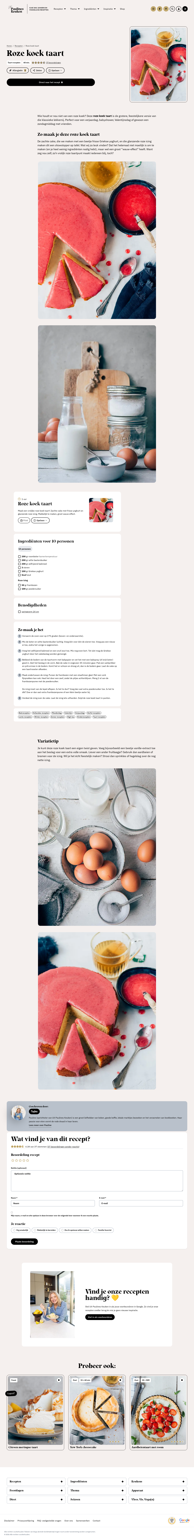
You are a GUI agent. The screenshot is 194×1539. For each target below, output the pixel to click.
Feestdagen (16, 1490)
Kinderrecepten (83, 717)
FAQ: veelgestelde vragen (49, 1520)
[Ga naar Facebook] (159, 8)
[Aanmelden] (185, 8)
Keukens (136, 1481)
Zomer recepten (57, 717)
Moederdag (56, 713)
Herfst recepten (93, 713)
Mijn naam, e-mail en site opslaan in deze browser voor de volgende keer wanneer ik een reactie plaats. (55, 1215)
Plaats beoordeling (24, 1241)
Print (25, 520)
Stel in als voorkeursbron (101, 1318)
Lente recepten (25, 717)
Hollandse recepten (41, 713)
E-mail (102, 1198)
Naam (14, 1198)
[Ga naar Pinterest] (166, 8)
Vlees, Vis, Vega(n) (142, 1499)
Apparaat (137, 1490)
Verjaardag (79, 713)
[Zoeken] (172, 8)
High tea (70, 717)
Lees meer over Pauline (40, 1125)
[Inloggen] (178, 8)
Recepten (15, 1481)
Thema (74, 1490)
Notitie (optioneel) (19, 1168)
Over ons (68, 1520)
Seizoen (75, 1499)
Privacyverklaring (26, 1520)
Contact (96, 1520)
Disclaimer (9, 1520)
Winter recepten (41, 717)
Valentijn (68, 713)
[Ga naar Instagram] (153, 8)
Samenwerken (83, 1520)
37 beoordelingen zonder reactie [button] (63, 1146)
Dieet (13, 1499)
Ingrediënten (78, 1481)
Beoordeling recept (25, 1155)
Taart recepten (99, 717)
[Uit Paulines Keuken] (16, 9)
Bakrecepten (24, 713)
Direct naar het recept (49, 82)
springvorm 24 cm (30, 611)
